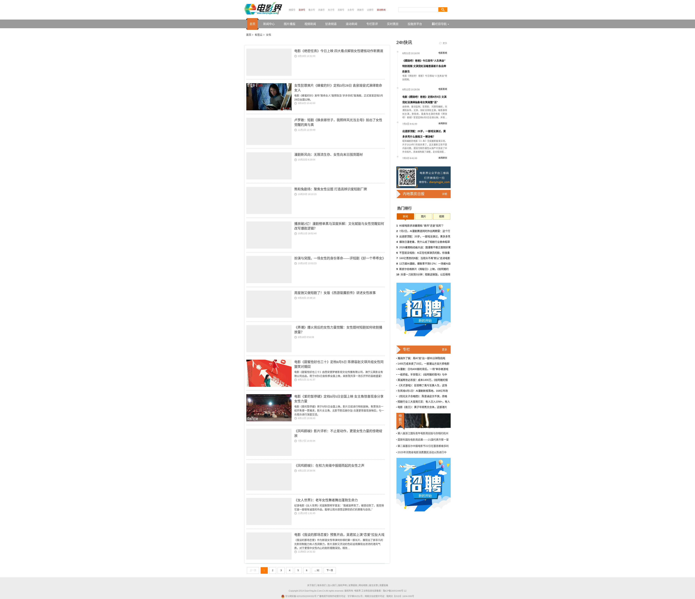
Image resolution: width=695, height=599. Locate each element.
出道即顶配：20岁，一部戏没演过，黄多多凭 (424, 236)
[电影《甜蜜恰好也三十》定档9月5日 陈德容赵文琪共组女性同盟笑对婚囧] (270, 373)
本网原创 (442, 123)
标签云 (258, 34)
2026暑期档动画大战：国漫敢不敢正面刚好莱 (425, 247)
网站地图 (363, 585)
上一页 (253, 570)
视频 (441, 216)
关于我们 (311, 585)
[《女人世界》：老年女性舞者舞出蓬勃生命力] (270, 511)
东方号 (331, 10)
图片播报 (289, 24)
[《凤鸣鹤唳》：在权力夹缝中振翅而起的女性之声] (270, 476)
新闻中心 (269, 24)
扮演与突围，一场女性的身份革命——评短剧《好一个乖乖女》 (339, 258)
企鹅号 (370, 10)
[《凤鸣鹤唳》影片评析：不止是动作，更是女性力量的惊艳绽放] (270, 442)
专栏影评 (372, 24)
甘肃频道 (331, 24)
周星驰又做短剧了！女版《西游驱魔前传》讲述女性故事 (335, 293)
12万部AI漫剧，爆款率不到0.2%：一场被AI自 (425, 263)
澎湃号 (302, 10)
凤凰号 (321, 10)
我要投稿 (383, 585)
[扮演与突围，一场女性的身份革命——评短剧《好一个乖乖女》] (270, 269)
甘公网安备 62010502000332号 (301, 596)
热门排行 (404, 208)
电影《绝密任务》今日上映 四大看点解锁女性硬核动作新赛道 (338, 51)
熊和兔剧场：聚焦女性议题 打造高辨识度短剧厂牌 (330, 189)
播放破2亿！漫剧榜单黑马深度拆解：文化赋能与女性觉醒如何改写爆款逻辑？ (339, 226)
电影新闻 (442, 53)
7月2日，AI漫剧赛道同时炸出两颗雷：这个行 (424, 231)
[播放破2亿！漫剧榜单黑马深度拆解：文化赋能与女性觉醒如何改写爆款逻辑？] (270, 235)
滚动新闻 (381, 10)
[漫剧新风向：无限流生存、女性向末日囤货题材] (270, 165)
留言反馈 (373, 585)
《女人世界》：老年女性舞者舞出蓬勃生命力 (326, 500)
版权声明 (342, 585)
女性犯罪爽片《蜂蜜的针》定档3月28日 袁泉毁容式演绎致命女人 (338, 88)
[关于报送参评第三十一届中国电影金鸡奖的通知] (423, 420)
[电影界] (263, 8)
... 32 (317, 570)
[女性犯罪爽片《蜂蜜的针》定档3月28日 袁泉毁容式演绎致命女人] (270, 96)
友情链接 (352, 585)
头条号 (351, 10)
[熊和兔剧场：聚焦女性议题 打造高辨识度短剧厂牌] (270, 200)
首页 (252, 24)
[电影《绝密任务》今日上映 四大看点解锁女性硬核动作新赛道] (270, 62)
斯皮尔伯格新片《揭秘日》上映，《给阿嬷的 (424, 269)
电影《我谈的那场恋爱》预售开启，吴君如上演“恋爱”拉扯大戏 (339, 535)
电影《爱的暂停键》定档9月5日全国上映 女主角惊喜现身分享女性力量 (339, 399)
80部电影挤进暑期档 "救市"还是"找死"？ (422, 225)
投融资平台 (415, 24)
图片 (423, 216)
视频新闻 (310, 24)
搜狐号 (292, 10)
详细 (444, 193)
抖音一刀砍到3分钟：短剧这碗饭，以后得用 (425, 274)
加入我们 (332, 585)
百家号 (341, 10)
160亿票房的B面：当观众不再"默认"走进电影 (424, 258)
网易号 (360, 10)
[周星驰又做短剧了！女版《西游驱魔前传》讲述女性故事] (270, 304)
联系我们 (321, 585)
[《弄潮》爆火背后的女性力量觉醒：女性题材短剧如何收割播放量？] (270, 338)
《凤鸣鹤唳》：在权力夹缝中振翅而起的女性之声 (329, 465)
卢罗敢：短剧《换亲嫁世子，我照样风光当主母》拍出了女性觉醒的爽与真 (338, 122)
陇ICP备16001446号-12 (395, 591)
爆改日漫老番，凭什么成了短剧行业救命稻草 (424, 241)
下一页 (330, 570)
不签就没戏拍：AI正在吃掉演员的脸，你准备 (424, 252)
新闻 (405, 216)
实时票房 (393, 24)
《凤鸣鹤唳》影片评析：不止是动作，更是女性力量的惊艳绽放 (338, 433)
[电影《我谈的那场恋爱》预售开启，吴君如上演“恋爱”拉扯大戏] (270, 546)
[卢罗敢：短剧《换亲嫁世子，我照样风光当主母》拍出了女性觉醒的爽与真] (270, 131)
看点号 (311, 10)
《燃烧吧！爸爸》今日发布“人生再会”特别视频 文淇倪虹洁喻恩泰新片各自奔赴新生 (424, 66)
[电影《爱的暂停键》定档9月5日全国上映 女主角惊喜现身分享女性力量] (270, 407)
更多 (445, 43)
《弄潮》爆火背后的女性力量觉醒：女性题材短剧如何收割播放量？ (338, 330)
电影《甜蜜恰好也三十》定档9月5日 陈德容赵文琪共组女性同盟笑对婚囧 (339, 364)
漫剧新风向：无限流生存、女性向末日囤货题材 (328, 154)
